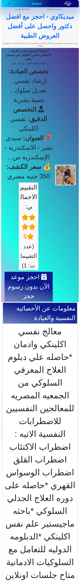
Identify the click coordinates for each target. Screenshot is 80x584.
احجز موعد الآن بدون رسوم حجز (29, 286)
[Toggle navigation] (9, 4)
